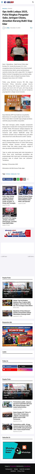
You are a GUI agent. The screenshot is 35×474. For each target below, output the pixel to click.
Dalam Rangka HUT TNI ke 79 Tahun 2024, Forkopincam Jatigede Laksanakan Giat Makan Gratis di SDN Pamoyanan (22, 416)
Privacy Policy (20, 471)
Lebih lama (30, 256)
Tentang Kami (8, 469)
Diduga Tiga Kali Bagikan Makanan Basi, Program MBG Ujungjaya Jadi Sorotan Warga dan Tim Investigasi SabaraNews (23, 303)
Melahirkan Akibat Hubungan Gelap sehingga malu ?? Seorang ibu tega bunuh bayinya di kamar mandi (17, 290)
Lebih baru (4, 256)
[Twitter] (14, 179)
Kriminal (10, 8)
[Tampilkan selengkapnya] (27, 179)
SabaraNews (27, 466)
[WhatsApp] (18, 179)
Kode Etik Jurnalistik (25, 469)
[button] (2, 2)
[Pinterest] (21, 179)
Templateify (13, 466)
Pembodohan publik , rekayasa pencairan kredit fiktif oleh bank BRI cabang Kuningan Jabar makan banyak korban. (22, 404)
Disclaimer (13, 471)
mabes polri (14, 173)
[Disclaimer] (9, 372)
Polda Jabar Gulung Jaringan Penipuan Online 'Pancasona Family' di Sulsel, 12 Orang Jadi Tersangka (8, 200)
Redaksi (16, 469)
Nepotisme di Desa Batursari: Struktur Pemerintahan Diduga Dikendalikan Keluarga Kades (22, 312)
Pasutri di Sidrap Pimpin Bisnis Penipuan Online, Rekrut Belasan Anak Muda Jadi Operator (25, 199)
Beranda (4, 8)
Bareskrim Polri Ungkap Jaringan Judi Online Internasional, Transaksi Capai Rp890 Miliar (9, 220)
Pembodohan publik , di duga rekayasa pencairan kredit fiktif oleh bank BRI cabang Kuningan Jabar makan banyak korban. (22, 427)
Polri (18, 173)
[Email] (24, 179)
